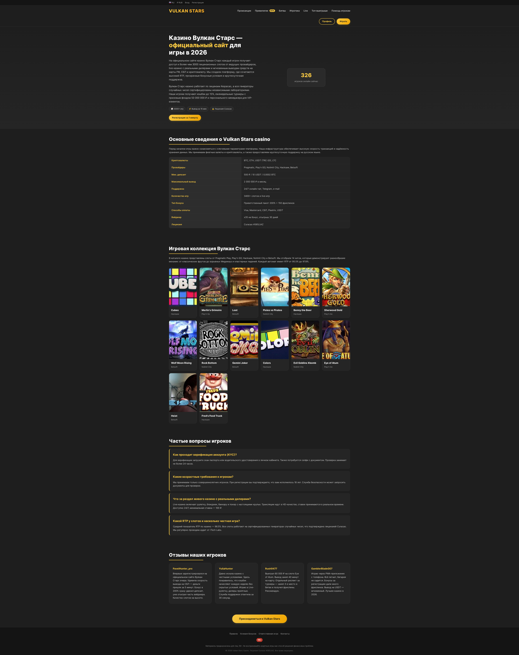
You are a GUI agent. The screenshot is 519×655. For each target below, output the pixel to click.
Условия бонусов (248, 634)
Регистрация (198, 2)
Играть (343, 21)
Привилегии (264, 10)
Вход (187, 2)
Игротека (295, 10)
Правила (233, 634)
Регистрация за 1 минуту (185, 117)
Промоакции (244, 10)
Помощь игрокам (341, 10)
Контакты (285, 634)
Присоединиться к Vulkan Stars (259, 618)
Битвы (282, 10)
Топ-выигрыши (320, 10)
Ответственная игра (268, 634)
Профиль (327, 21)
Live (306, 10)
